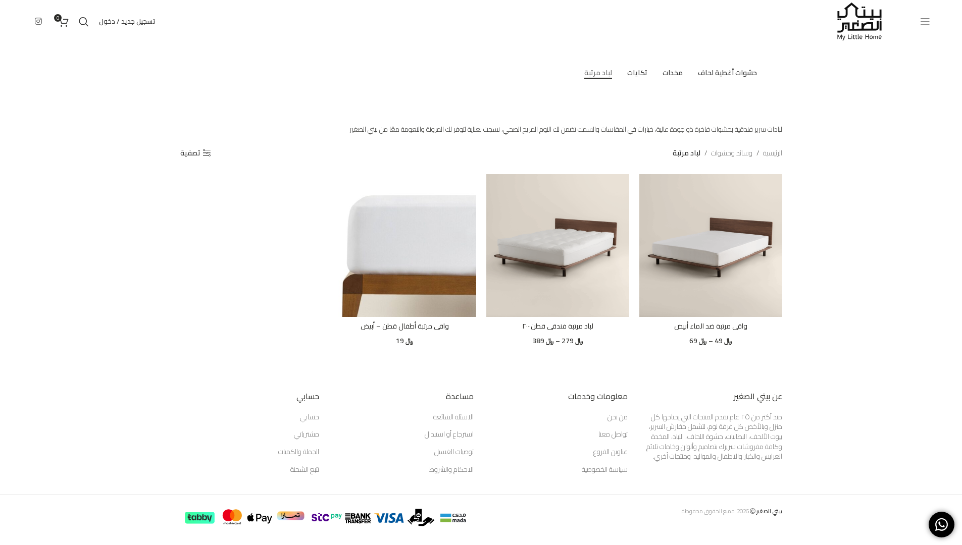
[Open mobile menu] (925, 22)
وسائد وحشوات (731, 152)
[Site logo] (859, 20)
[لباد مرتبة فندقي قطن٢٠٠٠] (557, 245)
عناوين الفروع (610, 452)
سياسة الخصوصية (605, 470)
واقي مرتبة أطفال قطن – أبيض (405, 326)
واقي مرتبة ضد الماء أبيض (710, 326)
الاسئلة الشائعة (453, 417)
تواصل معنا (613, 434)
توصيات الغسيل (454, 452)
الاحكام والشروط (451, 470)
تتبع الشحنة (304, 470)
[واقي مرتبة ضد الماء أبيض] (710, 245)
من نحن (617, 417)
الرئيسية (772, 152)
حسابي (309, 417)
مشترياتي (306, 434)
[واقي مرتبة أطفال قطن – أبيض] (404, 245)
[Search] (84, 22)
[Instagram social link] (38, 21)
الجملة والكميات (298, 452)
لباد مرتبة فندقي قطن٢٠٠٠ (557, 326)
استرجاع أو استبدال (449, 434)
